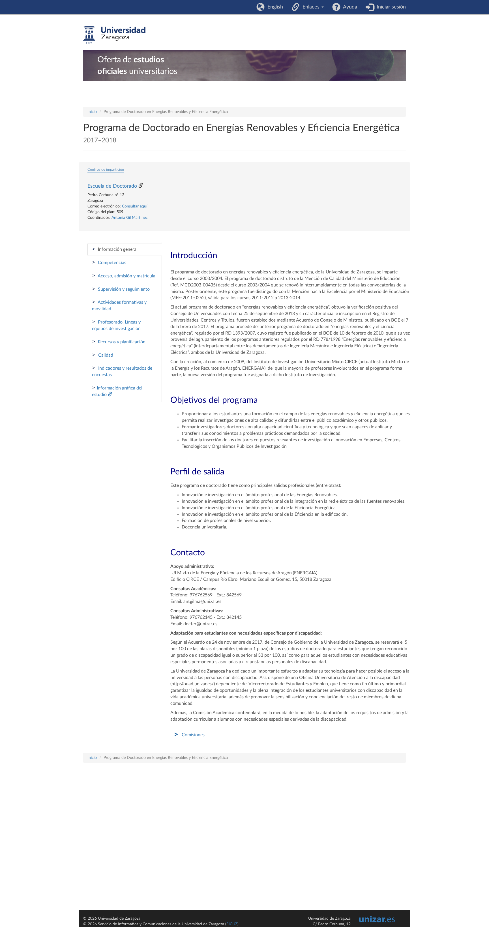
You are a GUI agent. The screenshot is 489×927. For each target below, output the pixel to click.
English (274, 7)
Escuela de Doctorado (112, 186)
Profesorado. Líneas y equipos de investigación (116, 325)
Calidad (102, 355)
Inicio (92, 112)
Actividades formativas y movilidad (119, 305)
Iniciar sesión (390, 7)
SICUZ (231, 924)
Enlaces (310, 7)
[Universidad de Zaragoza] (114, 35)
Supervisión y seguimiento (121, 289)
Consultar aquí (134, 206)
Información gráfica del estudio (117, 391)
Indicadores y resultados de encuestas (122, 371)
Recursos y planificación (118, 341)
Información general (115, 249)
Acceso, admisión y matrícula (123, 276)
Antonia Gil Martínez (129, 218)
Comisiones (193, 735)
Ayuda (348, 7)
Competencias (109, 262)
